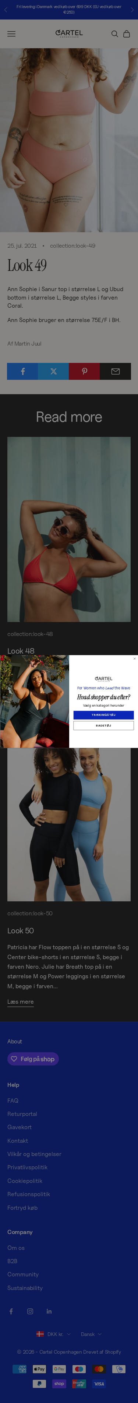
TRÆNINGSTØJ (104, 715)
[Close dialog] (134, 659)
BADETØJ (103, 725)
